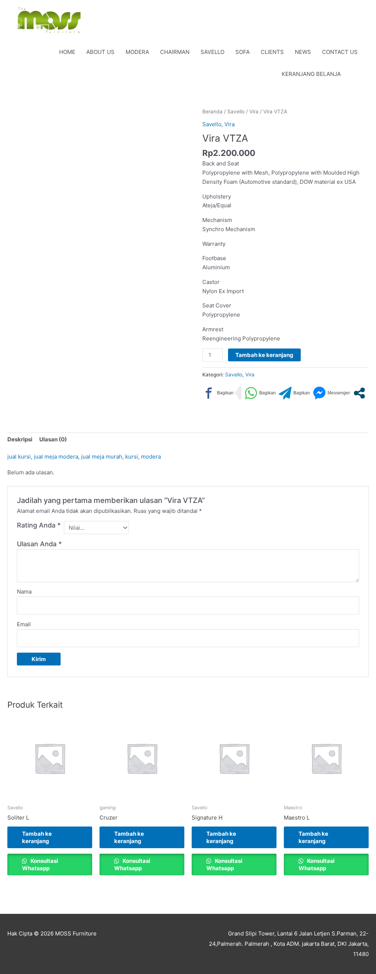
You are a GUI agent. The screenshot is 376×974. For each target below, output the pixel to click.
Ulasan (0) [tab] (53, 439)
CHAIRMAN (174, 51)
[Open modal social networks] (359, 393)
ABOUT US (100, 51)
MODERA (137, 51)
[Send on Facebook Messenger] (331, 393)
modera (151, 456)
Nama (24, 591)
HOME (67, 51)
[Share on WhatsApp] (260, 393)
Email (24, 624)
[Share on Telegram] (294, 393)
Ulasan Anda (39, 544)
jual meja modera (56, 456)
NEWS (303, 51)
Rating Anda (39, 525)
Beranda (212, 111)
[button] (355, 74)
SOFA (242, 51)
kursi (131, 456)
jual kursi (19, 456)
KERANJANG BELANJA (311, 73)
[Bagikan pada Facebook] (218, 393)
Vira (253, 111)
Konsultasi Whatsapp (40, 864)
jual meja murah (101, 456)
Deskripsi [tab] (19, 439)
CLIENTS (272, 51)
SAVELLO (212, 51)
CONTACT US (340, 51)
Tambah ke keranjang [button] (37, 837)
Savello (236, 111)
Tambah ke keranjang (264, 354)
